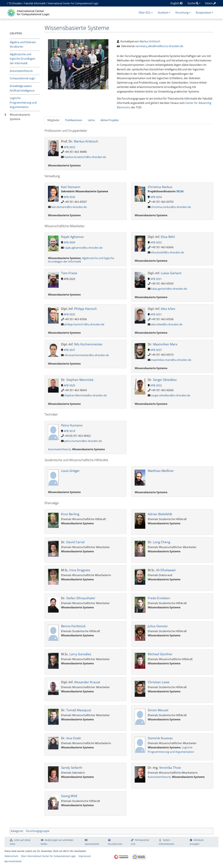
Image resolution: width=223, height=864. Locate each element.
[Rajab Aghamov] (53, 243)
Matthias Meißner (161, 470)
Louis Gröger (70, 470)
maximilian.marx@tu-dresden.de (171, 360)
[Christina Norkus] (140, 193)
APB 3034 (69, 197)
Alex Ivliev (168, 308)
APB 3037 (69, 350)
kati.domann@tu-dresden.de (69, 207)
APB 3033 (69, 147)
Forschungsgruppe (37, 831)
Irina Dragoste (79, 570)
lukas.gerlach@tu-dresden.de (169, 288)
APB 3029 (69, 385)
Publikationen (73, 120)
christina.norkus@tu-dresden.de (171, 207)
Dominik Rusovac (160, 738)
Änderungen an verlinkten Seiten (56, 841)
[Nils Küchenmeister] (53, 349)
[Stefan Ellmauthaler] (53, 604)
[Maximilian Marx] (140, 351)
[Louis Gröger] (53, 477)
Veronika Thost (170, 767)
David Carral (75, 542)
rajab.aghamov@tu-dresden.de (83, 247)
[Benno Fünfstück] (53, 632)
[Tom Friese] (53, 279)
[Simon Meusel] (140, 716)
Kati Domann (70, 187)
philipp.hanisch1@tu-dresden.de (84, 324)
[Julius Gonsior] (140, 632)
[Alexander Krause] (53, 687)
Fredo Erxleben (159, 598)
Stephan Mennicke (80, 379)
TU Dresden (15, 3)
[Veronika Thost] (140, 774)
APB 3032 (156, 242)
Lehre (91, 120)
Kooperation (203, 12)
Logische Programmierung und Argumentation (23, 102)
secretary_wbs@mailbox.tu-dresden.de (159, 46)
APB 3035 (69, 314)
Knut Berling (70, 514)
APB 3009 (69, 242)
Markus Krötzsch (150, 41)
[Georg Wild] (53, 802)
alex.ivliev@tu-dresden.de (166, 324)
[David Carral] (53, 548)
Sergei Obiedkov (165, 379)
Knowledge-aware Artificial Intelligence (22, 88)
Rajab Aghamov (72, 236)
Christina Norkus (160, 187)
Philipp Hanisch (85, 308)
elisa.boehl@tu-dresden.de (167, 252)
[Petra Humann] (53, 431)
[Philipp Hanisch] (53, 315)
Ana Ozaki (73, 738)
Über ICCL (145, 12)
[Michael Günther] (140, 660)
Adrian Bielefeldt (160, 514)
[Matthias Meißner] (140, 477)
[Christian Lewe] (140, 688)
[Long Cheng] (140, 548)
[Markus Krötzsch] (53, 148)
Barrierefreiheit (13, 861)
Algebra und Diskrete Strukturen (23, 44)
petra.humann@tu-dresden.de (83, 441)
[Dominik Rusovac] (140, 744)
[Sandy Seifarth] (53, 774)
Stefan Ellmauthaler (80, 598)
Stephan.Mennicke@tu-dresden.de (85, 395)
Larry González (80, 654)
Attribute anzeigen (197, 841)
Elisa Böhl (168, 236)
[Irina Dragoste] (53, 576)
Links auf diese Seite (20, 841)
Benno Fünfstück (73, 626)
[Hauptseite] (29, 12)
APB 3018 (69, 431)
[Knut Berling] (53, 520)
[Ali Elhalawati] (140, 576)
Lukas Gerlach (171, 273)
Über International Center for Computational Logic (48, 856)
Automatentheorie (21, 71)
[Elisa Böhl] (140, 243)
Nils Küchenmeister (88, 344)
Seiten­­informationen (166, 841)
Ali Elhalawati (166, 570)
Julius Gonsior (158, 626)
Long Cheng (161, 542)
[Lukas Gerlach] (140, 280)
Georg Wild (69, 796)
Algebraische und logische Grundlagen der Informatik (22, 58)
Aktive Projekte (109, 120)
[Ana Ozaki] (53, 743)
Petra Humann (72, 425)
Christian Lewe (158, 682)
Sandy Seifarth (71, 767)
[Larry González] (53, 660)
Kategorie (17, 831)
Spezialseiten (92, 843)
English (175, 3)
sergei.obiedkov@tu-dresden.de (170, 395)
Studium (163, 12)
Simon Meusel (158, 710)
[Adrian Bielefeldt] (140, 520)
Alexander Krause (87, 682)
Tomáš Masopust (78, 710)
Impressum (85, 856)
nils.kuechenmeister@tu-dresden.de (86, 355)
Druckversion (115, 843)
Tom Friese (69, 273)
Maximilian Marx (165, 344)
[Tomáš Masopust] (53, 716)
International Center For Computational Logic (73, 3)
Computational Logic (22, 78)
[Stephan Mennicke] (53, 385)
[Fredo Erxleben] (140, 604)
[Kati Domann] (53, 193)
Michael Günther (160, 654)
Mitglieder (53, 120)
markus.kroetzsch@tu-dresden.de (85, 157)
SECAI (179, 191)
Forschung (182, 12)
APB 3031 (156, 279)
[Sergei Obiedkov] (140, 386)
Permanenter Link (140, 841)
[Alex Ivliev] (140, 315)
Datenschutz (11, 856)
